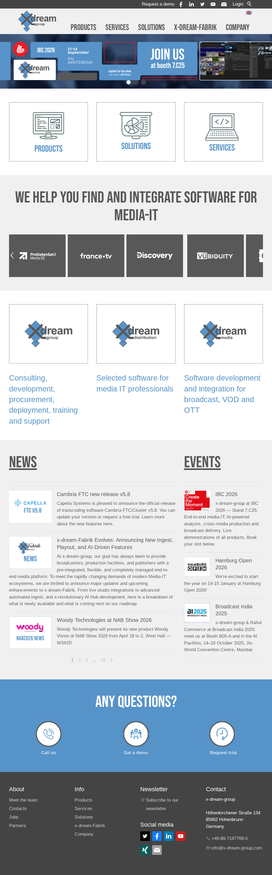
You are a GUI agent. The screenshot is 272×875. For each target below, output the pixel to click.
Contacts (18, 808)
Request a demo (158, 4)
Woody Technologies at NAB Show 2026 (104, 620)
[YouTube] (213, 4)
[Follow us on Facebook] (157, 836)
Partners (17, 825)
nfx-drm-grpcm (237, 848)
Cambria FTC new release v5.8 (93, 494)
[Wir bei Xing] (145, 850)
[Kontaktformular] (157, 850)
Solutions (151, 27)
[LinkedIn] (168, 836)
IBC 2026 (226, 494)
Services (117, 27)
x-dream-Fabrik (195, 27)
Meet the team (23, 800)
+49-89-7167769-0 (229, 838)
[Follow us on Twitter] (145, 836)
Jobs (14, 817)
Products (83, 27)
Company (237, 27)
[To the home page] (37, 21)
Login (238, 4)
